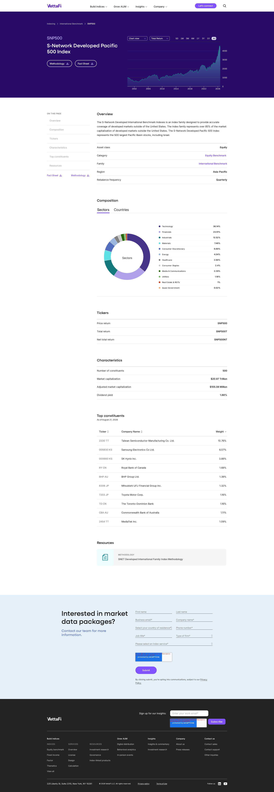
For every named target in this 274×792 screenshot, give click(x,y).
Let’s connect (206, 5)
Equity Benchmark (215, 155)
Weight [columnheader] (220, 431)
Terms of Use (161, 784)
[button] (98, 6)
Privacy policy (143, 784)
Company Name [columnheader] (130, 431)
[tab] (103, 210)
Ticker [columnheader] (102, 431)
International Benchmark (213, 163)
